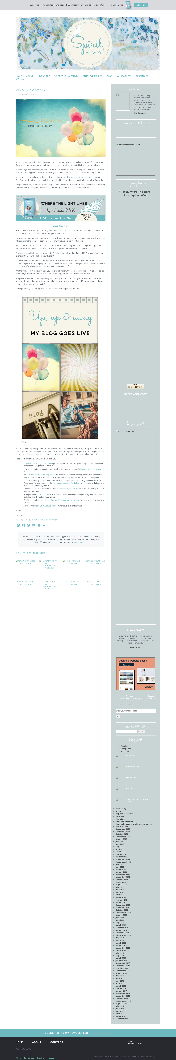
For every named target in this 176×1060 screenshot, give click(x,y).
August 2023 (121, 839)
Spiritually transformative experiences (134, 824)
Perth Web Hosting (148, 1056)
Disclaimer (41, 1058)
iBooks (136, 411)
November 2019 (123, 932)
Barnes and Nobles (129, 403)
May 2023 (120, 846)
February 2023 (122, 854)
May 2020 (120, 922)
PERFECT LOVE (133, 755)
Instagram (132, 130)
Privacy (18, 1058)
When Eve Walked (92, 76)
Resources (142, 76)
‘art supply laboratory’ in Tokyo (66, 483)
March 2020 (121, 925)
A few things (122, 808)
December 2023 (123, 829)
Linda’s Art (44, 76)
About (29, 76)
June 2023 (120, 844)
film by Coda (44, 494)
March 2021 (121, 897)
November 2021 (123, 877)
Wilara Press (124, 76)
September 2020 (123, 912)
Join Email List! (80, 542)
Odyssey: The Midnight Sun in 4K (37, 463)
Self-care (120, 816)
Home (19, 76)
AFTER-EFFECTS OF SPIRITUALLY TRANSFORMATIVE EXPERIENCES (49, 585)
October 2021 (122, 879)
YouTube (146, 130)
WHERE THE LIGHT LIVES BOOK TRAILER (95, 583)
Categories (126, 748)
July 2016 (120, 1006)
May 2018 (120, 955)
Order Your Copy (60, 226)
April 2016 (120, 1013)
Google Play (143, 411)
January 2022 (121, 872)
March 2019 (121, 943)
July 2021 (120, 887)
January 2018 (121, 960)
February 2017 (122, 988)
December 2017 (123, 963)
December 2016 (123, 993)
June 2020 (120, 920)
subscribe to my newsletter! (46, 520)
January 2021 (121, 902)
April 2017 (120, 983)
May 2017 (120, 981)
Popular (124, 746)
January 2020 (121, 930)
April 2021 (120, 894)
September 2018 (123, 950)
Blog (109, 76)
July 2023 (120, 841)
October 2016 (122, 998)
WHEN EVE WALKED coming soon (72, 583)
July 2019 (120, 938)
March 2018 (121, 958)
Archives (125, 751)
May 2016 (120, 1011)
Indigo (151, 403)
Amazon (121, 403)
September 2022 (123, 862)
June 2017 (120, 978)
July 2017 (120, 975)
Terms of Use (29, 1058)
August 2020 (121, 915)
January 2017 (121, 991)
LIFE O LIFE (131, 777)
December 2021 (123, 874)
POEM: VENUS (132, 766)
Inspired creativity (124, 814)
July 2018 (120, 953)
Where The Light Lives (67, 76)
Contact (21, 79)
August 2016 (121, 1003)
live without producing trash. (42, 474)
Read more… (140, 113)
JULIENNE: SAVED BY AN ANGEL (137, 800)
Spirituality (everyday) (126, 821)
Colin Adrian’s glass (48, 506)
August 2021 (121, 884)
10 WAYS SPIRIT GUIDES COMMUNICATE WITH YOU (25, 583)
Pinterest (139, 130)
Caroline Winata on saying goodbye (65, 500)
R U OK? (129, 788)
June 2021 (120, 889)
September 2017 (123, 970)
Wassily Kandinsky (67, 488)
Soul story (120, 819)
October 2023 (122, 834)
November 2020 (123, 907)
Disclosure (51, 1058)
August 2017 (121, 973)
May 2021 (120, 892)
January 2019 (121, 945)
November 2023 (123, 831)
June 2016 (120, 1008)
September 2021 (123, 882)
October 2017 (122, 968)
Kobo (151, 411)
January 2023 (121, 857)
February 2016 (122, 1019)
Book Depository (143, 403)
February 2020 (122, 927)
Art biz (119, 811)
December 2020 (123, 905)
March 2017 (121, 986)
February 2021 (122, 900)
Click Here (141, 5)
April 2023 (120, 849)
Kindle (129, 411)
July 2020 (120, 917)
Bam (136, 403)
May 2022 (120, 867)
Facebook (125, 130)
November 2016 (123, 996)
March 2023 (121, 851)
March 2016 (121, 1016)
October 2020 (122, 910)
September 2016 (123, 1001)
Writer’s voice (122, 826)
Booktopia (121, 411)
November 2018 (123, 948)
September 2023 (123, 836)
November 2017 (123, 965)
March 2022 (121, 869)
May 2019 (120, 940)
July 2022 (120, 864)
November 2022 (123, 859)
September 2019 (123, 935)
